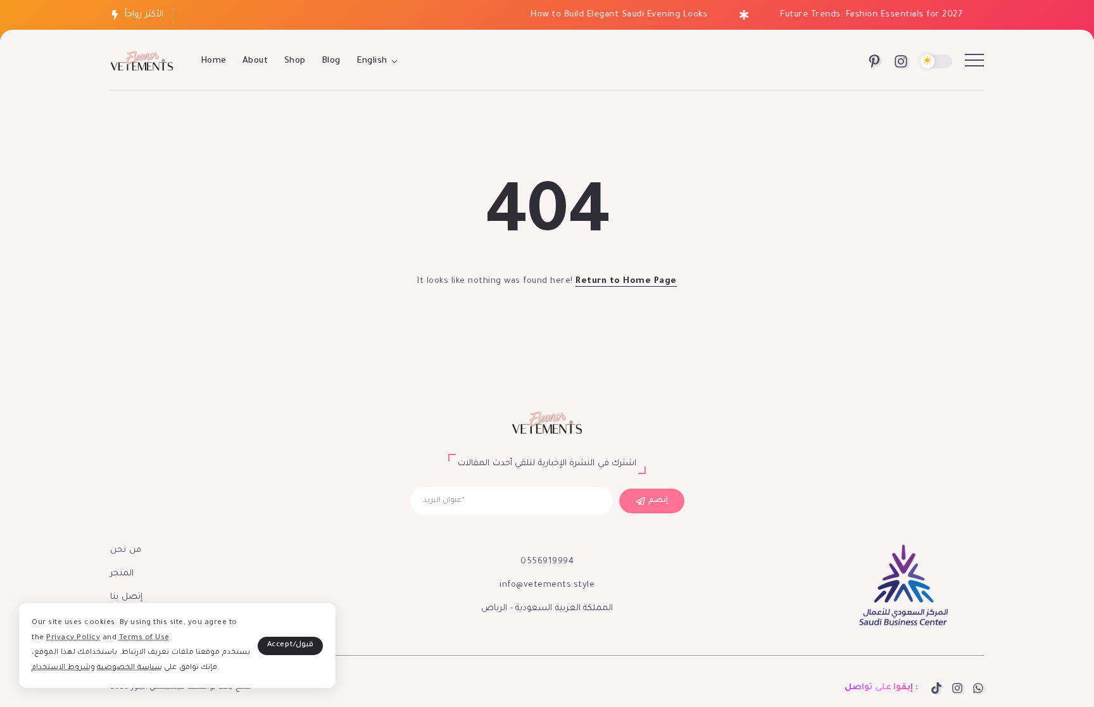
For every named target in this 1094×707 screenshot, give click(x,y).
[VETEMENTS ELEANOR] (141, 62)
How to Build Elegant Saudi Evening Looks (612, 15)
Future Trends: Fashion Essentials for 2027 (864, 15)
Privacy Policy (73, 638)
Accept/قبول (290, 645)
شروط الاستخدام (61, 668)
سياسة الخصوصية (129, 668)
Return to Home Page (626, 281)
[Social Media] (874, 61)
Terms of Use (144, 638)
